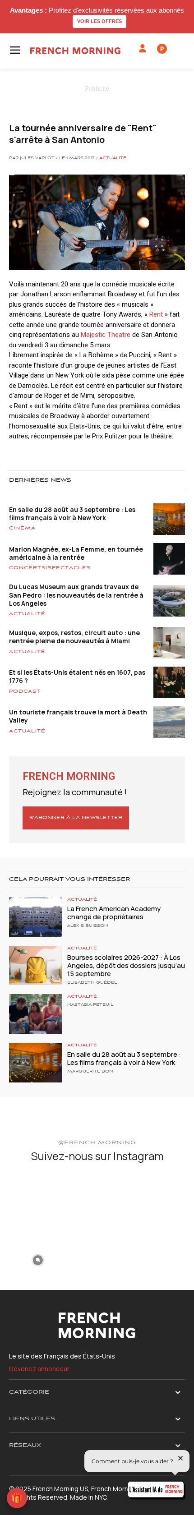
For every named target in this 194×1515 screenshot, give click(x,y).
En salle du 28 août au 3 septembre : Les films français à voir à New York (72, 513)
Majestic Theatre (105, 335)
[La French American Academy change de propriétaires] (35, 917)
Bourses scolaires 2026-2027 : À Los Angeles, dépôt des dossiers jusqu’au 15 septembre (126, 965)
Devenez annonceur (39, 1368)
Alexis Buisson (87, 926)
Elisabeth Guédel (92, 983)
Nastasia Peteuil (90, 1005)
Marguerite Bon (90, 1071)
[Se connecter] (142, 49)
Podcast (25, 691)
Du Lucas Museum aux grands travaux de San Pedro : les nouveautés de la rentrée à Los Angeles (76, 594)
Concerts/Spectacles (50, 568)
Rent (156, 314)
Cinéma (22, 528)
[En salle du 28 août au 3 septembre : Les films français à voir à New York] (35, 1062)
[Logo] (75, 50)
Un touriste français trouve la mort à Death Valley (78, 716)
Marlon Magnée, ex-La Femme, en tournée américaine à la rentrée (76, 553)
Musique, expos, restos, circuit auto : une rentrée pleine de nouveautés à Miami (74, 636)
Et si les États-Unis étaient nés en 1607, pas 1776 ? (77, 676)
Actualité (112, 158)
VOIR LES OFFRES (99, 21)
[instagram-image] (37, 1200)
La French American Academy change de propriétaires (114, 912)
